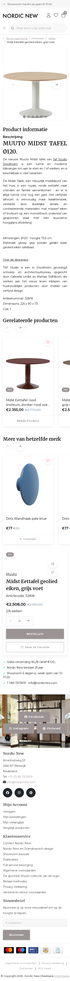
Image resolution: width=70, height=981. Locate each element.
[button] (24, 116)
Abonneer (16, 935)
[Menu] (4, 28)
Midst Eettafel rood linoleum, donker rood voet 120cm (27, 402)
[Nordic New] (20, 16)
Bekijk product (28, 421)
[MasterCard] (9, 950)
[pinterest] (31, 792)
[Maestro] (21, 950)
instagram (20, 728)
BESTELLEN (35, 633)
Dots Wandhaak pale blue (26, 518)
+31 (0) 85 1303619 (20, 776)
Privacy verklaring (53, 963)
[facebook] (7, 792)
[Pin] (33, 950)
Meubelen (38, 38)
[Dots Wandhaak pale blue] (28, 484)
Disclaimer (26, 968)
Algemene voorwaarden (21, 963)
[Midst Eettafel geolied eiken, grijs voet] (35, 84)
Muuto (11, 574)
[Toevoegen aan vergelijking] (53, 572)
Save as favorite (37, 647)
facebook (36, 717)
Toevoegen (29, 539)
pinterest (54, 728)
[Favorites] (56, 15)
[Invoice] (58, 950)
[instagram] (19, 792)
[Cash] (46, 950)
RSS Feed (44, 968)
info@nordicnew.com (21, 782)
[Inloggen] (48, 15)
